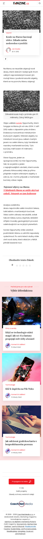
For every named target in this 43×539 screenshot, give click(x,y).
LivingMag (21, 531)
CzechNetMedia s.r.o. (25, 514)
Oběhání (7, 526)
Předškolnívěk (30, 526)
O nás (21, 488)
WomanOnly (22, 524)
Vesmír (9, 33)
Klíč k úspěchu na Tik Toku (19, 389)
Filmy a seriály (10, 328)
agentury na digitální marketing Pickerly (20, 522)
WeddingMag (12, 531)
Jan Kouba (16, 49)
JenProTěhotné (18, 526)
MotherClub (32, 524)
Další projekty (21, 491)
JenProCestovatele (28, 529)
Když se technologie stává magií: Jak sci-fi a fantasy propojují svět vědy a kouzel (19, 335)
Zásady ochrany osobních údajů (21, 494)
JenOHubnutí (20, 534)
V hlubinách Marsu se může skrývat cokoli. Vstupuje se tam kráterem (21, 192)
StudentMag (15, 529)
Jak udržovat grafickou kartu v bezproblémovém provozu (21, 443)
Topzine (7, 529)
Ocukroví (29, 531)
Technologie (10, 385)
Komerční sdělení (18, 344)
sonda (19, 123)
